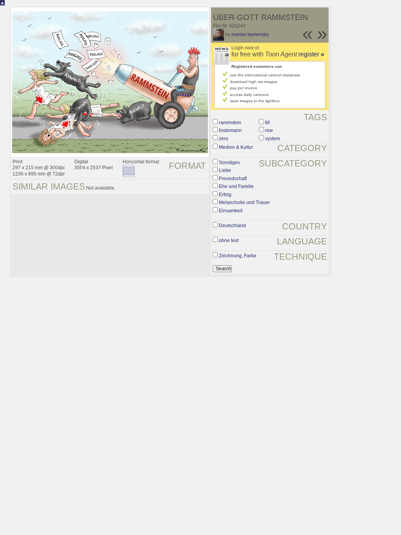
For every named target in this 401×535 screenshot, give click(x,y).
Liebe (225, 170)
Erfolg (225, 194)
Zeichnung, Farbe (237, 255)
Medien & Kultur (236, 147)
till (267, 122)
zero (223, 138)
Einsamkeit (230, 210)
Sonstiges (229, 162)
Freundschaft (233, 178)
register (311, 54)
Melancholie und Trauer (244, 202)
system (272, 138)
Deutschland (232, 225)
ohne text (228, 240)
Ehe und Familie (236, 186)
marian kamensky (250, 34)
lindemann (230, 130)
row (269, 130)
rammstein (230, 122)
